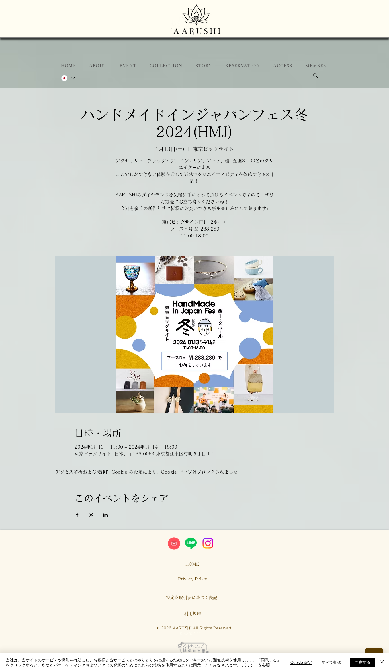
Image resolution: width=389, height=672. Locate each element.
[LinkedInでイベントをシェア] (105, 515)
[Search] (316, 76)
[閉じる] (382, 662)
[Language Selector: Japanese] (68, 78)
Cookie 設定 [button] (301, 662)
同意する (362, 662)
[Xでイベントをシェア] (91, 515)
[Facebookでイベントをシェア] (77, 515)
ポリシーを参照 (256, 665)
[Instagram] (208, 543)
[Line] (191, 543)
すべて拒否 (331, 662)
